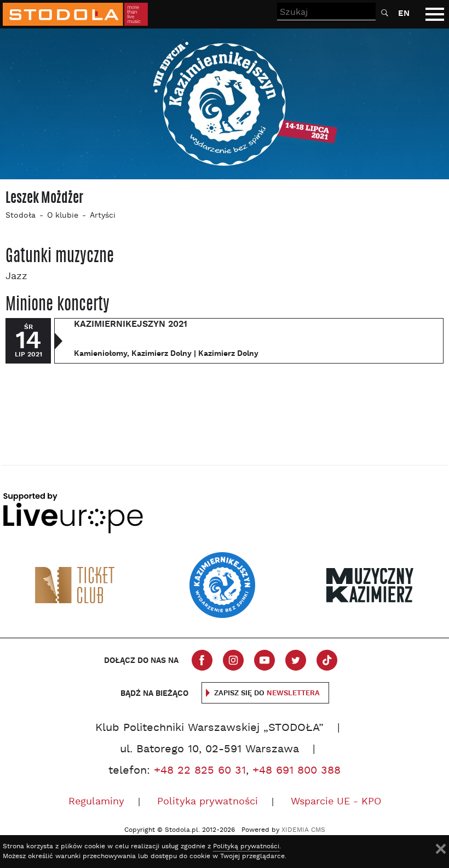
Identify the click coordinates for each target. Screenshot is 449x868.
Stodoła (20, 216)
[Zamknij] (440, 848)
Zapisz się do (267, 693)
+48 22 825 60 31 (200, 771)
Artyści (103, 216)
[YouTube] (264, 660)
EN (404, 13)
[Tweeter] (295, 660)
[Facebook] (202, 660)
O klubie (62, 216)
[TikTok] (326, 660)
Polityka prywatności (207, 802)
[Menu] (434, 14)
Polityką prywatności (246, 846)
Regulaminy (96, 802)
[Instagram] (233, 660)
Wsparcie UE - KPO (336, 802)
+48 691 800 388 (296, 771)
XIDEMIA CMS (303, 830)
